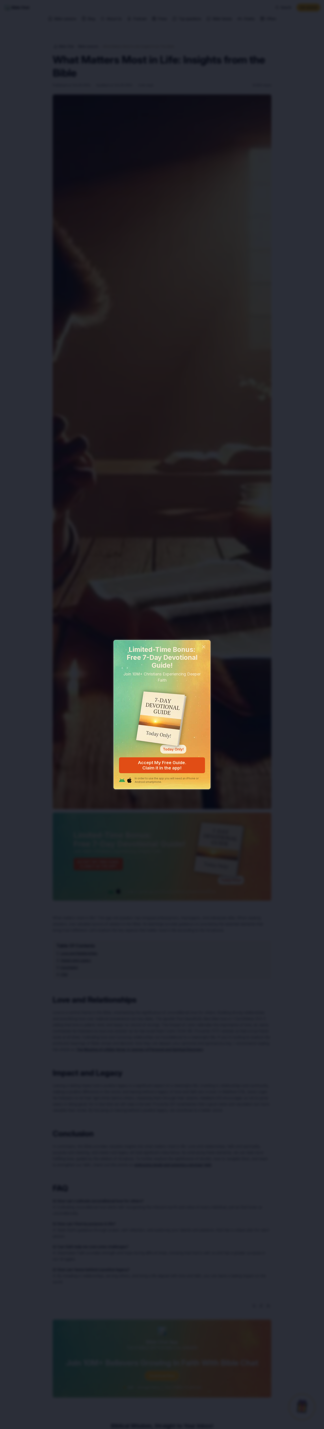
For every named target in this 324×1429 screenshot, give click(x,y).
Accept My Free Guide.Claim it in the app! (162, 765)
